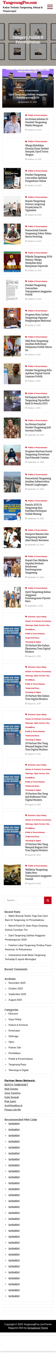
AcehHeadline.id (13, 1105)
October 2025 (16, 988)
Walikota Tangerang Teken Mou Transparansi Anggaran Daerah (38, 874)
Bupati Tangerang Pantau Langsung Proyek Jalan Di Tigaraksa (35, 206)
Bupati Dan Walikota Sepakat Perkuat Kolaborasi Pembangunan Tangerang (36, 566)
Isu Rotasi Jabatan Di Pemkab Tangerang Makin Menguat (36, 122)
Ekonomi (31, 617)
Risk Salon (10, 1101)
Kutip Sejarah (11, 1097)
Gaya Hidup (41, 617)
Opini (36, 625)
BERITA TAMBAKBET (16, 1084)
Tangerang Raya (32, 638)
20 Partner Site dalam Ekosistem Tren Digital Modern (37, 648)
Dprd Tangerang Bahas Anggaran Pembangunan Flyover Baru (38, 597)
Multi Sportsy (11, 1089)
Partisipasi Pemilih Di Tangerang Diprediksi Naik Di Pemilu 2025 (37, 400)
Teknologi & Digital (33, 642)
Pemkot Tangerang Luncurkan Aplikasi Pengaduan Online (36, 177)
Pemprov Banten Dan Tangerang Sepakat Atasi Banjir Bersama (37, 537)
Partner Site (44, 625)
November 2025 (17, 983)
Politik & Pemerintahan (29, 91)
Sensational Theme (37, 1328)
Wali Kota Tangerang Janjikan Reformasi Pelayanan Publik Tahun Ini (38, 346)
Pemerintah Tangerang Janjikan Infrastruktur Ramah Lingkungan (38, 481)
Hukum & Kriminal (33, 621)
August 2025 (15, 1000)
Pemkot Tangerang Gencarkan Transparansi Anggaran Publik (38, 290)
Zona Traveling (12, 1093)
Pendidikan (30, 629)
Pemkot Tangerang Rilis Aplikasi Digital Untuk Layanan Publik (38, 373)
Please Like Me (12, 1109)
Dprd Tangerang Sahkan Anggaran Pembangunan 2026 (28, 96)
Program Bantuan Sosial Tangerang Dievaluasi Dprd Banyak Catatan (38, 454)
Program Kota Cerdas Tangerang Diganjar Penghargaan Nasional (38, 317)
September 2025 (17, 994)
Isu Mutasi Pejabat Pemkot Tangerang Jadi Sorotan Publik (38, 427)
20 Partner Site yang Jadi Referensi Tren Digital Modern (36, 796)
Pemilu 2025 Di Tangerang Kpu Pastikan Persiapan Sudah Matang (36, 509)
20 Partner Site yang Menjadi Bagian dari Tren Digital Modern (36, 746)
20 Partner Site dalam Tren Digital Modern (37, 697)
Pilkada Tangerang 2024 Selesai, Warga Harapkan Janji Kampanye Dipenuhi (38, 261)
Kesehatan (46, 621)
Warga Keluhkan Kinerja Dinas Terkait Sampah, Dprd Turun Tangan (37, 150)
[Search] (48, 900)
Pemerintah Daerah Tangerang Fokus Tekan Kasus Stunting (38, 233)
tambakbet (14, 1123)
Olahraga (29, 625)
